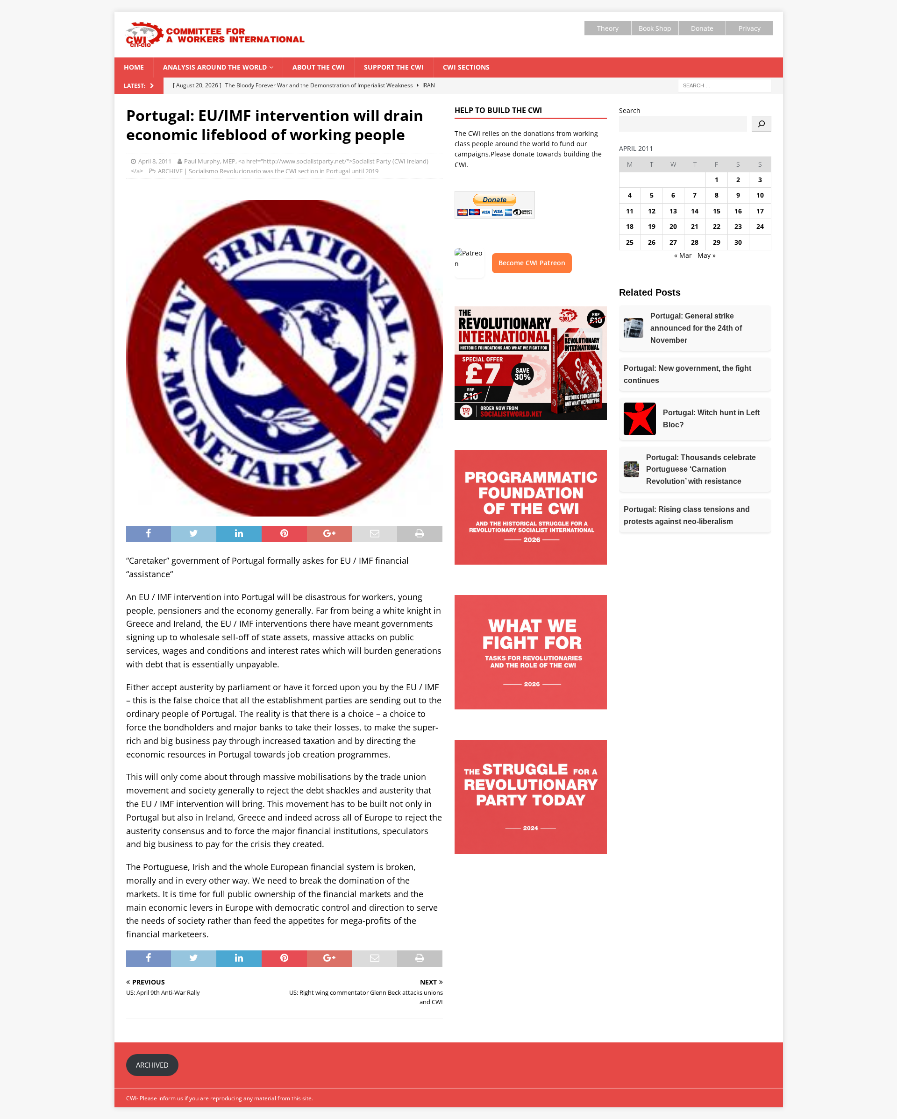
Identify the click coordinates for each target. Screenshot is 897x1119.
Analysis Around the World (215, 67)
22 (716, 226)
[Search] (761, 124)
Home (134, 67)
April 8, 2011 (154, 161)
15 (716, 210)
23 (738, 226)
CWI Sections (466, 67)
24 (760, 226)
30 (738, 242)
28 (694, 242)
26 (651, 242)
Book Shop (655, 28)
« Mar (683, 255)
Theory (608, 28)
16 (738, 210)
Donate (702, 28)
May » (707, 255)
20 (673, 226)
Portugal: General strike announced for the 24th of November (696, 328)
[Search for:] (724, 84)
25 (630, 242)
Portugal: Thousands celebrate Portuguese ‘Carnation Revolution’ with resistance (701, 469)
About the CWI (318, 67)
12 (651, 210)
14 (694, 210)
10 (760, 195)
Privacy (750, 28)
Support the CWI (394, 67)
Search (630, 110)
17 (760, 210)
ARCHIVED (152, 1064)
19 (651, 226)
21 (694, 226)
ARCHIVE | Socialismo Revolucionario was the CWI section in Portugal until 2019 (268, 171)
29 (716, 242)
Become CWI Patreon (531, 262)
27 (673, 242)
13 (673, 210)
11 (630, 210)
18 (630, 226)
